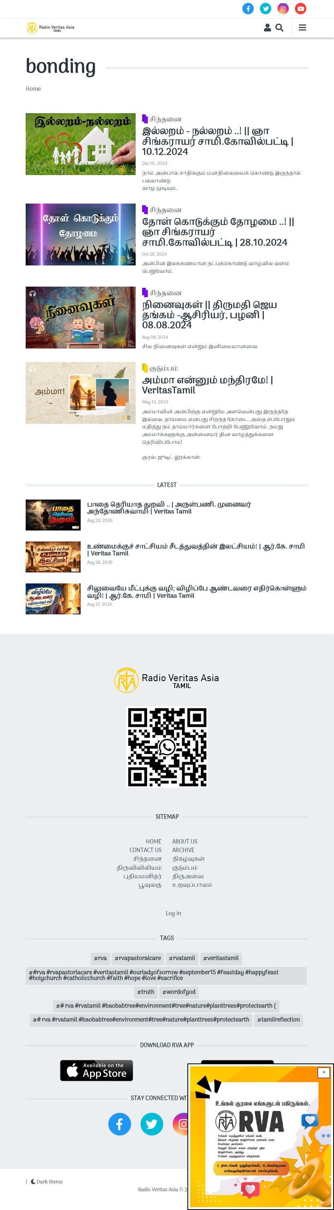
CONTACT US (146, 850)
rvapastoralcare (140, 958)
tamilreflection (280, 1020)
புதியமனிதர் (142, 876)
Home (33, 89)
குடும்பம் (163, 369)
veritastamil (223, 958)
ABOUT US (185, 842)
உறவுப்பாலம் (192, 885)
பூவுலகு (150, 885)
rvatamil (184, 958)
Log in (173, 913)
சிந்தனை (165, 119)
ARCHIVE (183, 850)
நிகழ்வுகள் (188, 859)
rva (102, 958)
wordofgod (181, 992)
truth (147, 992)
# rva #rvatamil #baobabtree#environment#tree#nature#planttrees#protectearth (143, 1020)
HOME (154, 842)
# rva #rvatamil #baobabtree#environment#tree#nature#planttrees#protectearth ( (168, 1006)
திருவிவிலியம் (139, 868)
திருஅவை (188, 876)
